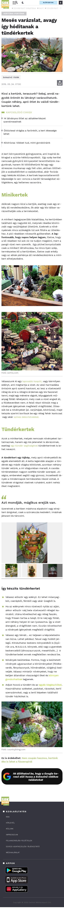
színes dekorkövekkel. (26, 417)
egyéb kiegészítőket (50, 684)
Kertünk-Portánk (14, 13)
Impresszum (12, 835)
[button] (60, 8)
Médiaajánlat (13, 852)
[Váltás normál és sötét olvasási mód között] (23, 2)
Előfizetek (48, 2)
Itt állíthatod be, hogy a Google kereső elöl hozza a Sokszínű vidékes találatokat (35, 776)
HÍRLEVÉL (10, 823)
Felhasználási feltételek (19, 841)
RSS (8, 817)
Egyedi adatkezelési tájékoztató (23, 846)
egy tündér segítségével (24, 445)
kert (41, 8)
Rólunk (9, 829)
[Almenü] (15, 2)
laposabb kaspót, (32, 381)
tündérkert (52, 8)
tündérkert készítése (25, 8)
